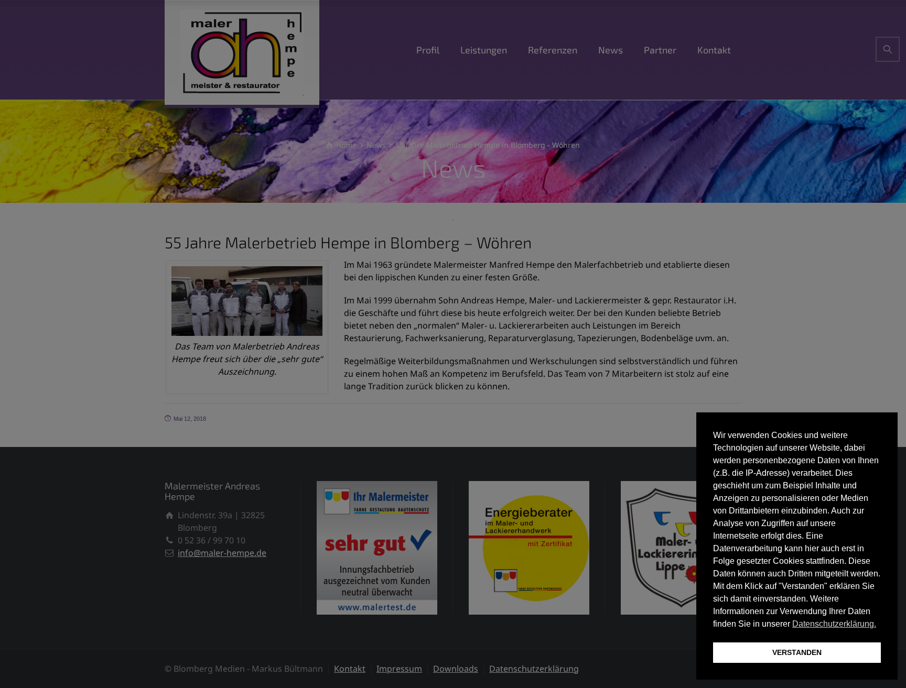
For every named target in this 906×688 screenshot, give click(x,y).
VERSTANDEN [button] (797, 652)
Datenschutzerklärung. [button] (834, 623)
